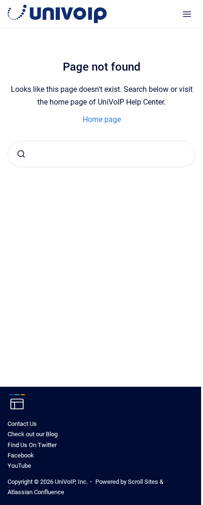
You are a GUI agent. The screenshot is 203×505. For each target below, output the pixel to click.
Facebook (21, 455)
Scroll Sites (143, 481)
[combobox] (101, 154)
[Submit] (21, 154)
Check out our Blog (33, 434)
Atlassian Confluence (36, 492)
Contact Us (22, 423)
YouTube (19, 465)
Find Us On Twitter (32, 444)
